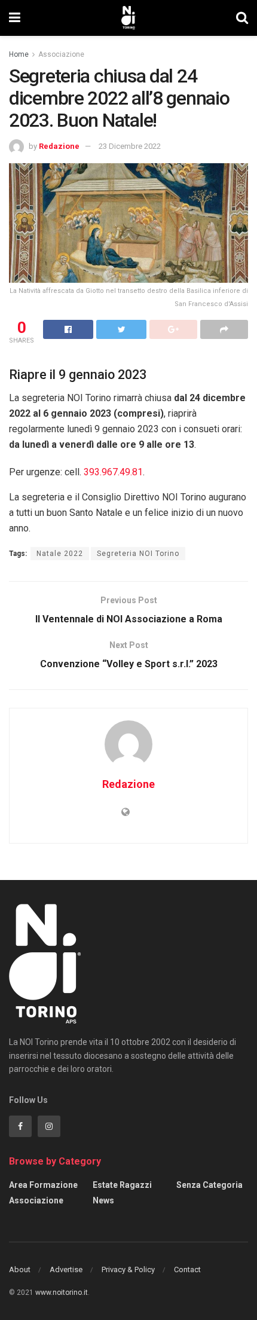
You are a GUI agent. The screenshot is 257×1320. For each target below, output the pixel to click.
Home (19, 54)
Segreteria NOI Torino (138, 553)
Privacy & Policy (128, 1269)
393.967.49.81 (113, 472)
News (103, 1200)
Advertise (66, 1269)
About (19, 1269)
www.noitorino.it (61, 1292)
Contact (187, 1269)
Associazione (61, 54)
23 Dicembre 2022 (130, 146)
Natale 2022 (59, 553)
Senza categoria (209, 1185)
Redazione (59, 146)
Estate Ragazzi (122, 1185)
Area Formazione (43, 1185)
